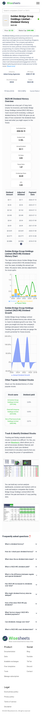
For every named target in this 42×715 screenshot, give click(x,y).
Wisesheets (15, 442)
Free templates (9, 666)
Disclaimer (8, 707)
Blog (28, 652)
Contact (30, 671)
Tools (6, 671)
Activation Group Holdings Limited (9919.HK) (13, 402)
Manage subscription (11, 676)
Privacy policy (9, 697)
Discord (29, 666)
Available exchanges (11, 661)
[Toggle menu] (38, 3)
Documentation (9, 652)
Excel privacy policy (11, 692)
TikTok (29, 661)
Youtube (30, 656)
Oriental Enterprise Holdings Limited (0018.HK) (13, 412)
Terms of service (10, 702)
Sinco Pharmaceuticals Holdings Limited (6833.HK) (13, 421)
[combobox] (21, 10)
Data (6, 656)
